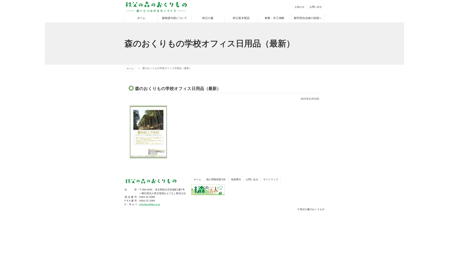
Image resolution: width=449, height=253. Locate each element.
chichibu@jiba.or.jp (149, 204)
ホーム (130, 68)
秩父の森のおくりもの (156, 7)
